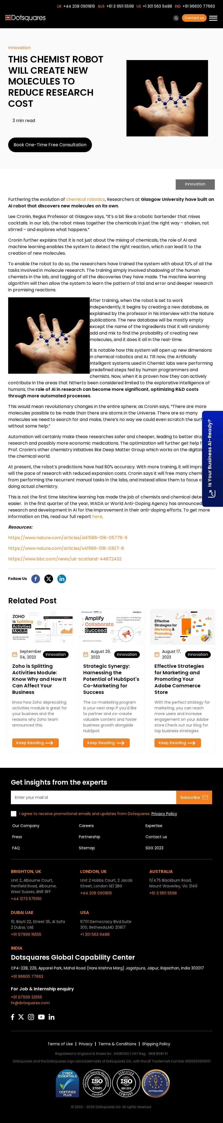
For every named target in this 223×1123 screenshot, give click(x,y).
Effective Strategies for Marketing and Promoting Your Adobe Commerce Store (179, 679)
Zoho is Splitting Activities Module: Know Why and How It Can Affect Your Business (39, 679)
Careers (86, 825)
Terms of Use (60, 1044)
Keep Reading (30, 742)
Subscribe (190, 797)
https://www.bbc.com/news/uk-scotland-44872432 (65, 559)
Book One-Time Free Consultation (50, 145)
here (97, 516)
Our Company (25, 825)
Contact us (194, 17)
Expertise (153, 825)
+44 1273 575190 (26, 898)
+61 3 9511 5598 (120, 6)
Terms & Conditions (117, 1044)
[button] (176, 18)
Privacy (85, 1044)
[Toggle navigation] (213, 18)
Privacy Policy (164, 813)
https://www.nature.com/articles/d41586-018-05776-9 (67, 538)
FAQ (16, 848)
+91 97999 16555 (26, 934)
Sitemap (87, 848)
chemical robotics (85, 199)
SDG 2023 (154, 848)
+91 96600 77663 (198, 6)
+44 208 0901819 (79, 6)
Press (17, 837)
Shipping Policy (156, 1044)
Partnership (89, 837)
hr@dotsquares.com (30, 1003)
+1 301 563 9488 (157, 6)
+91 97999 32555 (26, 997)
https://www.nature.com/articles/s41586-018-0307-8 (66, 548)
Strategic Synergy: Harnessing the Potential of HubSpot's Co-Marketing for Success (111, 679)
